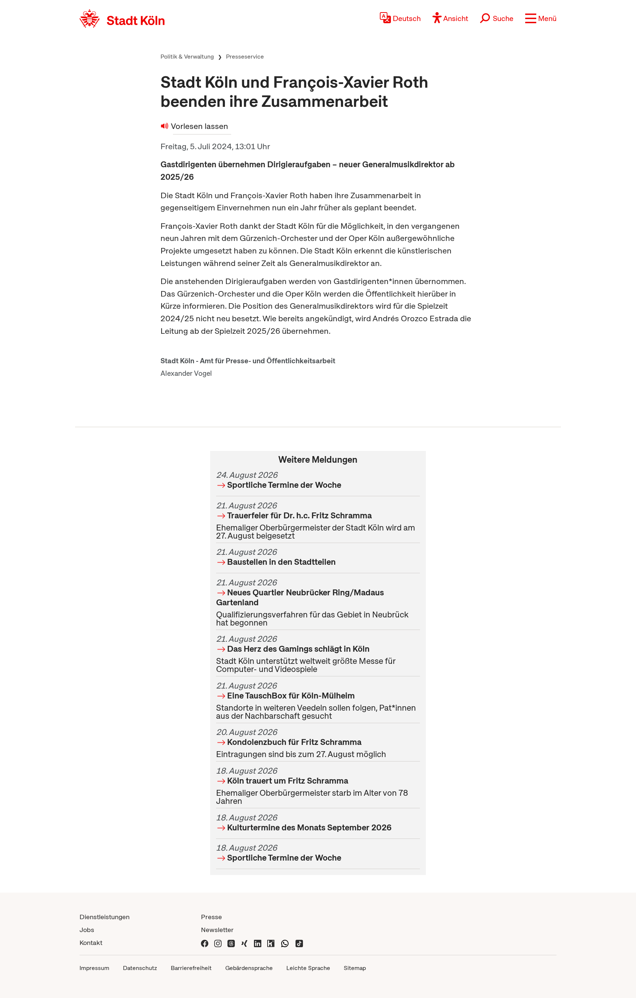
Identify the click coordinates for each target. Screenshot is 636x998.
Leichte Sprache (308, 968)
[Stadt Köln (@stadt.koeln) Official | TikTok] (299, 942)
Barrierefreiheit (191, 968)
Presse (211, 917)
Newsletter (217, 929)
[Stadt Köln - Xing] (244, 942)
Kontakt (91, 942)
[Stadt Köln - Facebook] (204, 942)
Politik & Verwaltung (187, 56)
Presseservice (245, 56)
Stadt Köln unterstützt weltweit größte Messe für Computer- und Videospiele (306, 654)
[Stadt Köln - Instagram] (218, 942)
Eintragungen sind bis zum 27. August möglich (301, 743)
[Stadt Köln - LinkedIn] (257, 942)
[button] (540, 18)
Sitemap (355, 968)
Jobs (87, 929)
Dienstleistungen (105, 917)
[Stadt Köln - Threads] (231, 942)
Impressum (94, 968)
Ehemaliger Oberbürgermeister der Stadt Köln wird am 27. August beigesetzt (315, 520)
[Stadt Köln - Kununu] (271, 942)
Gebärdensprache (249, 968)
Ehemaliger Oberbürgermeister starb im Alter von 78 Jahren (312, 785)
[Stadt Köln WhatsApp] (284, 942)
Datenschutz (140, 968)
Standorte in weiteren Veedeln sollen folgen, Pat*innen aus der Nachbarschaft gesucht (316, 700)
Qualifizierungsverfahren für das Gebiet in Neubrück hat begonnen (312, 602)
